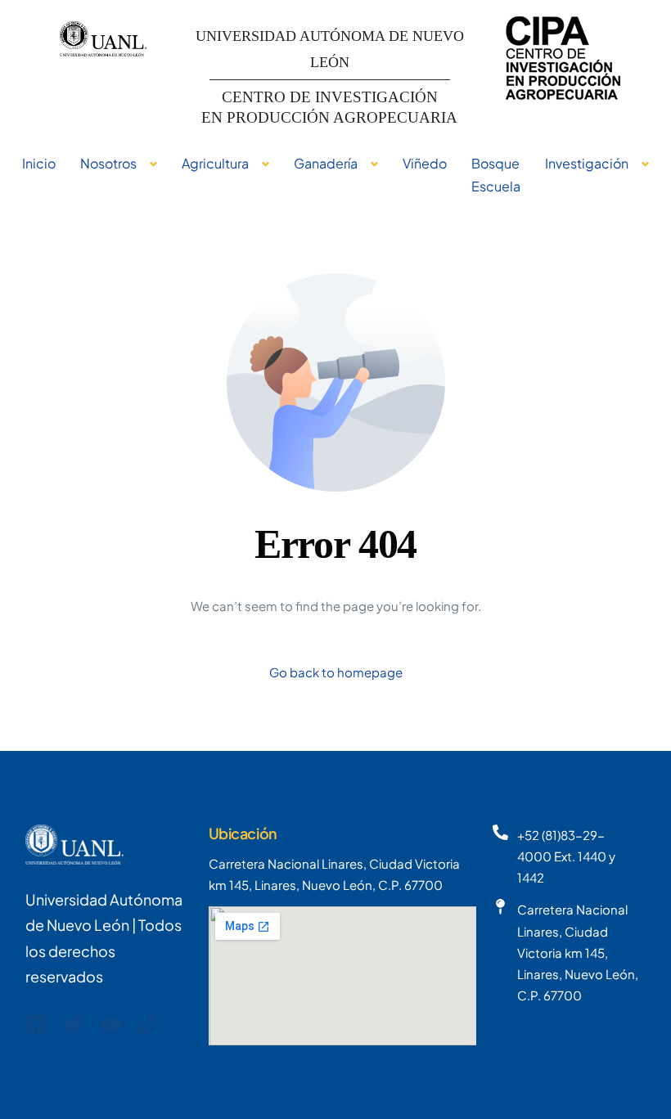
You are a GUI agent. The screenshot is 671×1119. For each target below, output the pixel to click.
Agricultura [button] (215, 163)
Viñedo (425, 163)
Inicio (39, 163)
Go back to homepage (336, 672)
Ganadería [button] (326, 163)
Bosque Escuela (495, 175)
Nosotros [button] (108, 163)
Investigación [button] (586, 163)
